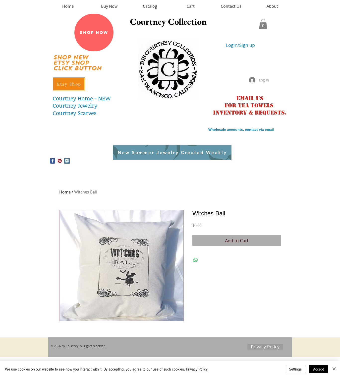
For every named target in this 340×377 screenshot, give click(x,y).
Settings (295, 369)
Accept (318, 369)
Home (65, 192)
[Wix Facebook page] (52, 161)
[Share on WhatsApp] (196, 260)
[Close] (334, 369)
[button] (263, 24)
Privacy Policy (197, 369)
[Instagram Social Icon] (67, 161)
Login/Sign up (240, 45)
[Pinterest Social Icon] (59, 161)
